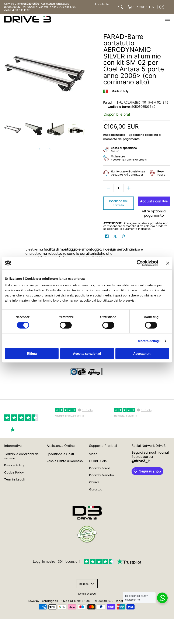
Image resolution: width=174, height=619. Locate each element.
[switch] (66, 325)
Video (93, 454)
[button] (107, 236)
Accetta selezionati (87, 353)
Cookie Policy (14, 472)
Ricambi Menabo (101, 475)
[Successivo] (49, 149)
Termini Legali (14, 479)
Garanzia (95, 489)
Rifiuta (32, 353)
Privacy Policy (14, 465)
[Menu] (167, 19)
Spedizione (136, 135)
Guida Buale (98, 461)
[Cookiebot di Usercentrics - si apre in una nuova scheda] (139, 263)
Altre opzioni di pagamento (154, 213)
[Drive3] (27, 19)
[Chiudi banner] (167, 263)
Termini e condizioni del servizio (21, 456)
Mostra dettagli (149, 340)
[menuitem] (140, 7)
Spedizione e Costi (60, 454)
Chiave (94, 482)
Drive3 (82, 593)
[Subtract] (108, 188)
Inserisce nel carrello (118, 203)
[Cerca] (120, 7)
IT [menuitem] (169, 7)
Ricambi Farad (99, 468)
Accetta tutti (142, 353)
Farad (107, 102)
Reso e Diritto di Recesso (65, 461)
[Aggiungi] (129, 188)
